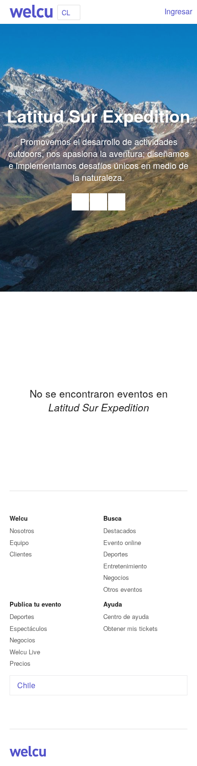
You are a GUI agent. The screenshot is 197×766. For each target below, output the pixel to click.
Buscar (150, 11)
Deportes (115, 553)
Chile (26, 685)
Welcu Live (25, 651)
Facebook (98, 201)
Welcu (31, 11)
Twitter (116, 201)
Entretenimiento (125, 565)
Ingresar (178, 11)
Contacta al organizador (80, 201)
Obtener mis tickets (130, 628)
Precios (20, 663)
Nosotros (22, 530)
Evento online (122, 542)
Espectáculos (28, 628)
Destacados (119, 530)
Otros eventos (122, 589)
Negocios (116, 577)
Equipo (19, 542)
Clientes (21, 553)
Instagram (181, 753)
